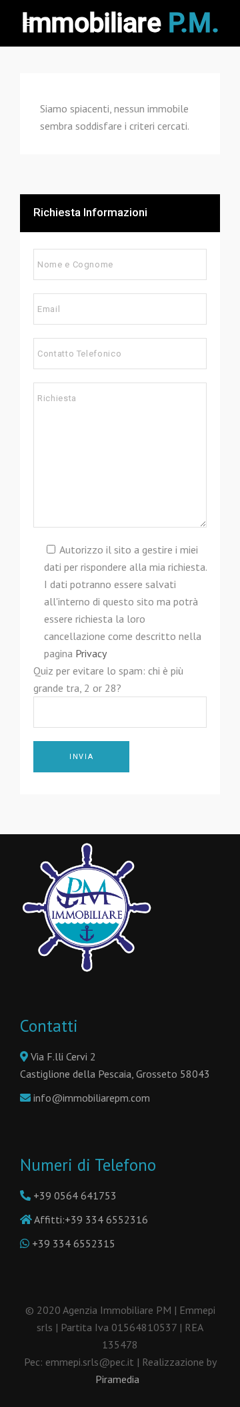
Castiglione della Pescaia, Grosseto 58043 (115, 1073)
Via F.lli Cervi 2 (62, 1056)
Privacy (91, 653)
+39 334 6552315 (73, 1243)
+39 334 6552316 (106, 1219)
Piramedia (120, 1379)
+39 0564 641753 (75, 1195)
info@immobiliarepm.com (91, 1097)
